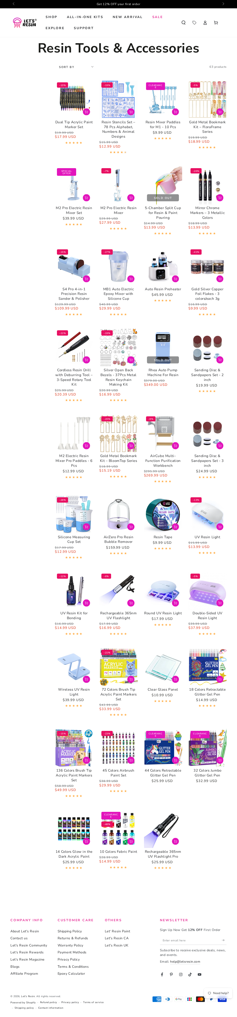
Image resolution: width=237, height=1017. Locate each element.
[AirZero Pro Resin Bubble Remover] (118, 514)
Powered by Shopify (23, 1002)
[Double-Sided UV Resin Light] (207, 591)
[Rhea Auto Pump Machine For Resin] (163, 347)
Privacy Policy (69, 959)
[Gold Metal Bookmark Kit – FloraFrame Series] (207, 99)
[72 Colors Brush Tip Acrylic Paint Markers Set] (118, 667)
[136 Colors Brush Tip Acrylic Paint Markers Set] (74, 748)
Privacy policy (70, 1002)
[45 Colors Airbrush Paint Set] (118, 748)
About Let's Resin (24, 931)
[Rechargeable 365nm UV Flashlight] (118, 591)
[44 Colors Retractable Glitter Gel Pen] (163, 748)
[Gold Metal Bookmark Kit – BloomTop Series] (118, 433)
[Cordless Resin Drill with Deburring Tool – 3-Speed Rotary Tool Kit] (74, 347)
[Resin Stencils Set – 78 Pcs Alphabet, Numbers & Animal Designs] (118, 99)
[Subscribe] (224, 940)
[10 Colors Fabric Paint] (118, 829)
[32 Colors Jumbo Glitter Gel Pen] (207, 748)
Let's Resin (28, 996)
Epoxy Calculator (71, 973)
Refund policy (48, 1002)
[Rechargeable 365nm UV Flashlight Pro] (163, 829)
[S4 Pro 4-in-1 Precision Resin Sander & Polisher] (74, 266)
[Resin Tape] (163, 514)
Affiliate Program (24, 973)
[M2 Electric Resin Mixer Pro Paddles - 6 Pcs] (74, 433)
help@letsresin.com (185, 961)
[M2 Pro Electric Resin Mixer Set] (74, 185)
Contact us (19, 938)
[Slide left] (14, 4)
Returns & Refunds (73, 938)
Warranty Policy (70, 945)
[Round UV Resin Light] (163, 591)
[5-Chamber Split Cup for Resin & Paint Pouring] (163, 185)
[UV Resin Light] (207, 514)
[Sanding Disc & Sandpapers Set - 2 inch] (207, 347)
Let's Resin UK (116, 945)
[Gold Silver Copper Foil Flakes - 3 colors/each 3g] (207, 266)
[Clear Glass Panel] (163, 667)
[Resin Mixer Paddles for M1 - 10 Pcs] (163, 99)
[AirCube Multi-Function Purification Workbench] (163, 433)
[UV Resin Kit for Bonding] (74, 591)
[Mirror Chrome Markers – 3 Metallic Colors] (207, 185)
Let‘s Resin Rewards (27, 952)
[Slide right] (223, 4)
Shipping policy (24, 1008)
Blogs (15, 966)
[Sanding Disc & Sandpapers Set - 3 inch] (207, 433)
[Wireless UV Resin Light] (74, 667)
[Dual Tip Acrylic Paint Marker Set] (74, 99)
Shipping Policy (70, 931)
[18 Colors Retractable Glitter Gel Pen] (207, 667)
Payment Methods (72, 952)
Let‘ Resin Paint (117, 931)
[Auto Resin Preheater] (163, 266)
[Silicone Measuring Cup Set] (74, 514)
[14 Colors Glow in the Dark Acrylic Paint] (74, 829)
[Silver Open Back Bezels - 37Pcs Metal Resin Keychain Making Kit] (118, 347)
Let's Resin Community (28, 945)
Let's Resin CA (117, 938)
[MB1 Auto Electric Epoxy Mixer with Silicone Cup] (118, 266)
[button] (183, 22)
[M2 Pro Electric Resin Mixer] (118, 185)
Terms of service (93, 1002)
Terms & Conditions (73, 966)
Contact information (50, 1008)
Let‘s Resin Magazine (27, 959)
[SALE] (194, 22)
